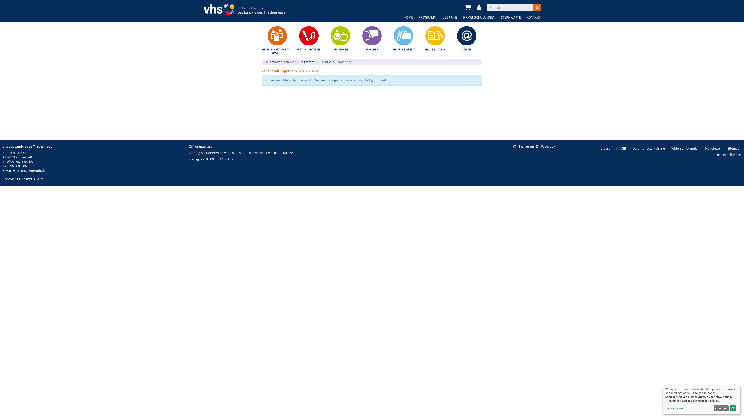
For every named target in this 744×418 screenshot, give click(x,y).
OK (733, 408)
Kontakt (534, 17)
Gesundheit (340, 49)
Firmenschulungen (479, 17)
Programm (428, 17)
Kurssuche (326, 62)
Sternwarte (511, 17)
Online (466, 49)
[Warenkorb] (468, 7)
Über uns (449, 17)
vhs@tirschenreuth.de (29, 171)
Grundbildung (435, 49)
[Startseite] (244, 7)
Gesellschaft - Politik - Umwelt (277, 51)
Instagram (527, 146)
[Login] (480, 7)
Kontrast (10, 179)
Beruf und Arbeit (403, 49)
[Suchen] (537, 7)
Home (408, 17)
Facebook (548, 146)
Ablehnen (721, 408)
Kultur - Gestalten (309, 49)
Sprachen (372, 49)
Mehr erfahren (675, 408)
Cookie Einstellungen (726, 155)
